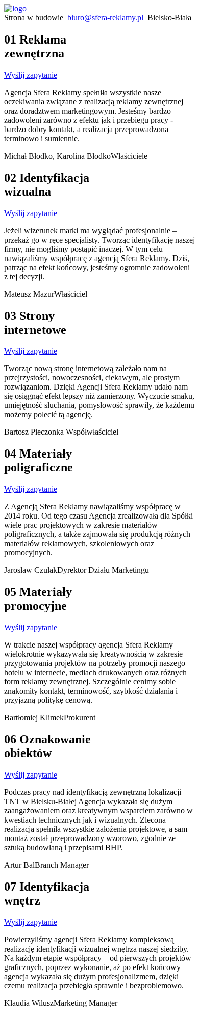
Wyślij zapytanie (30, 75)
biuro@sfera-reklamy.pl (105, 17)
